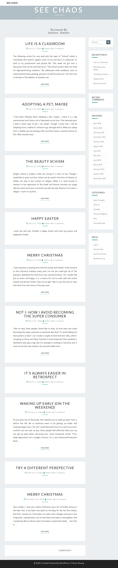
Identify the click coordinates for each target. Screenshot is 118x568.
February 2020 (98, 132)
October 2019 (98, 141)
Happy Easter (45, 218)
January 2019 (98, 174)
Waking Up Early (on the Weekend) (45, 405)
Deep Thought (99, 200)
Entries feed (98, 249)
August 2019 (98, 146)
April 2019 (97, 160)
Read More (45, 84)
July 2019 (97, 151)
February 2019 (98, 169)
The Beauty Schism (45, 161)
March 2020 (97, 128)
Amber (47, 48)
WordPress (64, 563)
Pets (95, 218)
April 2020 (97, 123)
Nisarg (81, 563)
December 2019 (99, 137)
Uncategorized (99, 223)
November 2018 (99, 178)
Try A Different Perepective (45, 468)
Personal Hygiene (100, 214)
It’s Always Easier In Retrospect (45, 375)
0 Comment (58, 48)
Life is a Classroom (45, 44)
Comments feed (99, 254)
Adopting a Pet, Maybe (45, 104)
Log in (95, 245)
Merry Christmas (45, 255)
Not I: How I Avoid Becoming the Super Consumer (45, 314)
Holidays (96, 209)
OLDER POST (64, 550)
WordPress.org (99, 258)
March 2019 (97, 164)
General (96, 204)
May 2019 (96, 155)
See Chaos (12, 2)
